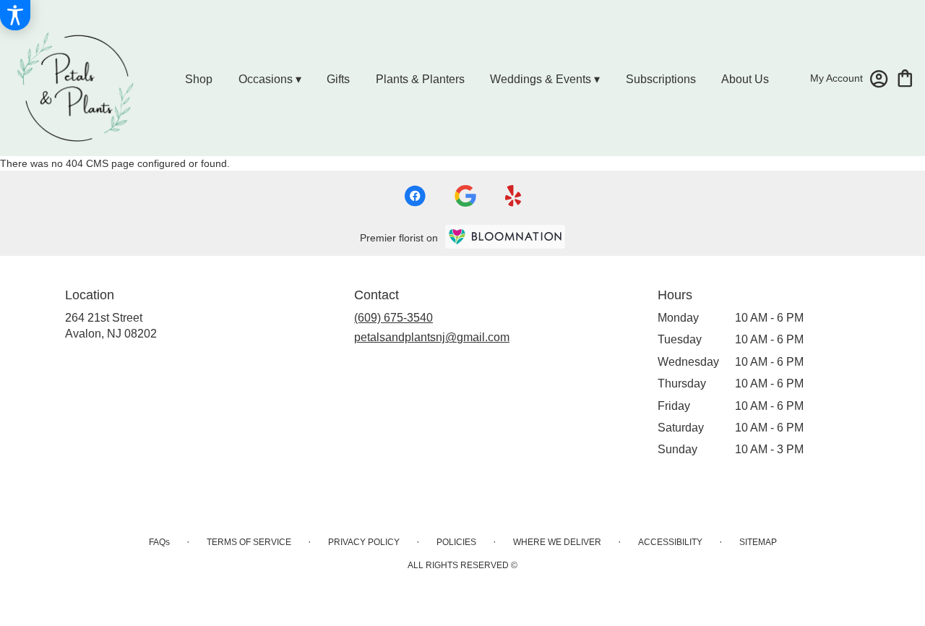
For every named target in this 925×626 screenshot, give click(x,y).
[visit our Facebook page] (415, 196)
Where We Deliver (557, 542)
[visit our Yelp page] (513, 196)
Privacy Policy (364, 542)
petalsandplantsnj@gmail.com (431, 337)
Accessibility (670, 542)
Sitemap (758, 542)
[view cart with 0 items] (905, 77)
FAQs (159, 542)
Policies (456, 542)
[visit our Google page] (465, 196)
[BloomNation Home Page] (505, 237)
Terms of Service (249, 542)
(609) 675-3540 (393, 318)
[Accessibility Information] (15, 15)
